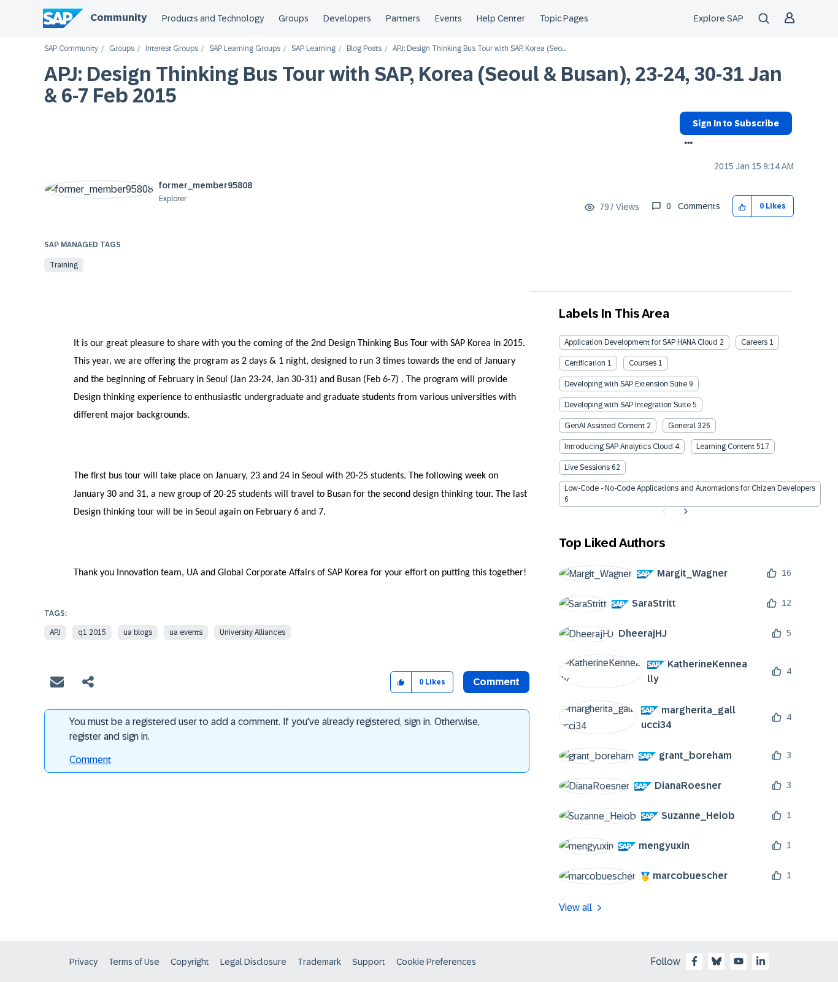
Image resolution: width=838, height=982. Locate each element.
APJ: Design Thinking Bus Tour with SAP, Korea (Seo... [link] (479, 49)
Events (448, 18)
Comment (90, 759)
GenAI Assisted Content (604, 425)
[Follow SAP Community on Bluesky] (716, 961)
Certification (584, 363)
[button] (742, 206)
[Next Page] (684, 511)
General (682, 425)
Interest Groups (171, 49)
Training (64, 265)
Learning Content (725, 446)
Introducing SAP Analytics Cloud (618, 446)
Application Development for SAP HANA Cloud (641, 342)
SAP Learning (313, 49)
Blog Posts (364, 49)
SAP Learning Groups (244, 49)
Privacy (83, 962)
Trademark (319, 962)
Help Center (501, 18)
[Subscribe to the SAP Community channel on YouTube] (739, 961)
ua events (185, 632)
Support (368, 962)
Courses (642, 363)
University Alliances (252, 632)
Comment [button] (496, 682)
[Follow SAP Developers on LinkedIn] (761, 961)
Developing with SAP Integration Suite (627, 405)
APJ (55, 632)
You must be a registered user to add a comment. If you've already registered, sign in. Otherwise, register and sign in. (274, 729)
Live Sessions (587, 467)
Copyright (190, 962)
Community (118, 17)
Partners (403, 18)
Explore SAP (719, 18)
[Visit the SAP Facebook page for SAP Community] (694, 961)
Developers (347, 18)
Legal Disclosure (253, 962)
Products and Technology (213, 18)
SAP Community (71, 49)
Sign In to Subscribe (736, 123)
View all (575, 907)
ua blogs (137, 632)
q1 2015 (92, 632)
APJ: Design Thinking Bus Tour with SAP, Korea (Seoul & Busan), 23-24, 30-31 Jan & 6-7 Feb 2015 (413, 85)
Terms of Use (134, 962)
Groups (294, 18)
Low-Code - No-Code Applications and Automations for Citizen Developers (689, 488)
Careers (754, 342)
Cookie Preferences (436, 962)
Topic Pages (564, 18)
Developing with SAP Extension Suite (625, 384)
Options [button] (686, 144)
